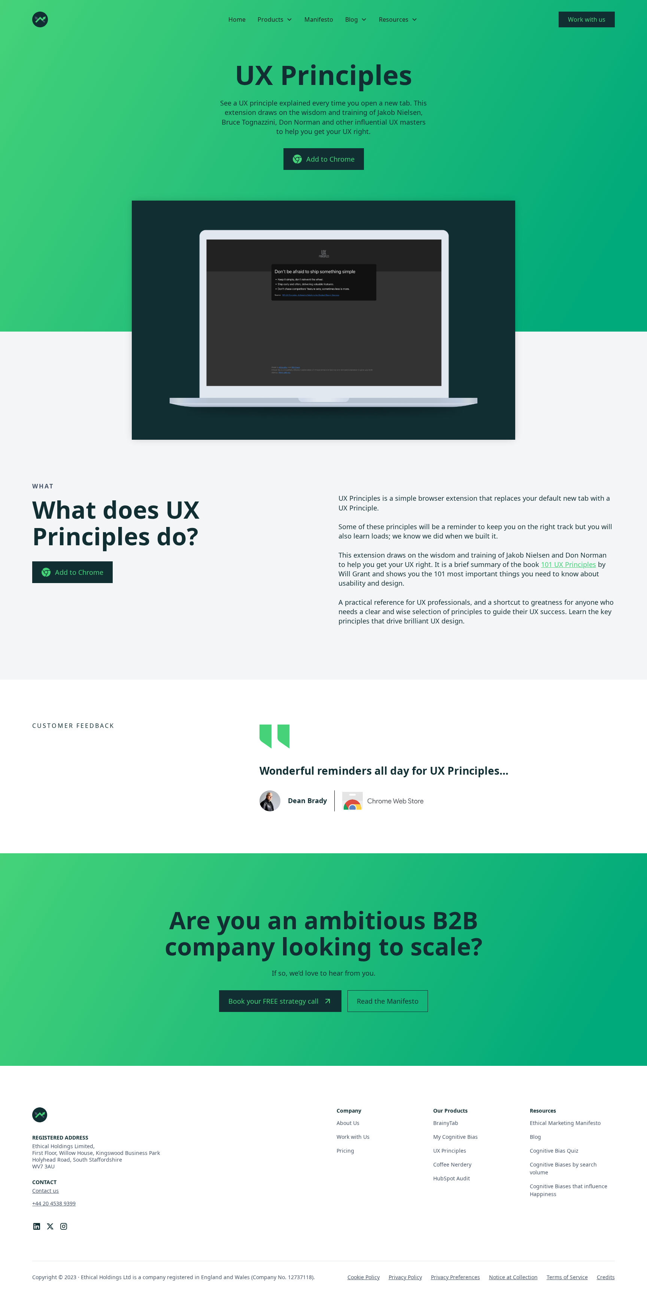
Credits (606, 1277)
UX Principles (449, 1150)
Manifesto (318, 19)
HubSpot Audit (451, 1178)
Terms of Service (567, 1277)
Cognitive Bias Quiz (554, 1150)
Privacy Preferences (455, 1277)
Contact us (45, 1190)
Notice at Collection (513, 1277)
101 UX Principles (568, 564)
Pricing (345, 1150)
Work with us (586, 19)
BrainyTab (445, 1122)
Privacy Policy (405, 1277)
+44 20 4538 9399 (54, 1203)
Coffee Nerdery (452, 1164)
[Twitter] (50, 1226)
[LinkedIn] (36, 1226)
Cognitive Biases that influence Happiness (568, 1190)
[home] (40, 19)
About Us (348, 1122)
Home (237, 19)
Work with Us (353, 1136)
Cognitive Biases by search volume (563, 1168)
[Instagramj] (63, 1226)
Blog (535, 1136)
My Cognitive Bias (455, 1136)
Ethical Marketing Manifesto (565, 1122)
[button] (275, 19)
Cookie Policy (363, 1277)
